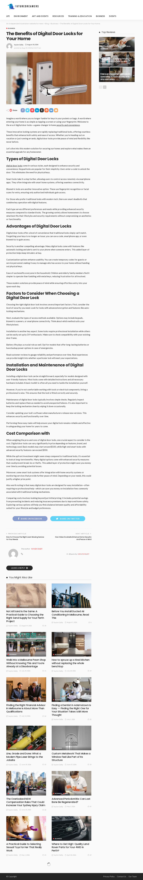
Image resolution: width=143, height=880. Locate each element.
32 (45, 716)
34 (45, 810)
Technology (70, 606)
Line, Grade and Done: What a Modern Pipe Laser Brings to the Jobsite (24, 757)
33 (45, 764)
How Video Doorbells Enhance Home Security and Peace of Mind (73, 538)
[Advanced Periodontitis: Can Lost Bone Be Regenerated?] (71, 783)
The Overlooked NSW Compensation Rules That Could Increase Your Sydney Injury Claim (25, 802)
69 (90, 855)
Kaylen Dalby (18, 45)
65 (45, 855)
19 (90, 671)
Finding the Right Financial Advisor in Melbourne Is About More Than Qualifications (25, 708)
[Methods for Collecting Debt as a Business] (117, 44)
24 (45, 626)
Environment (21, 16)
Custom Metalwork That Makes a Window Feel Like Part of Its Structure (71, 757)
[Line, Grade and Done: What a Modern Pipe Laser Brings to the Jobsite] (26, 738)
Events (112, 16)
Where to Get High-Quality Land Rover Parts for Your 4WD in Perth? (70, 847)
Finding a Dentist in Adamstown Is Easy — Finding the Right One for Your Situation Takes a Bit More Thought (71, 710)
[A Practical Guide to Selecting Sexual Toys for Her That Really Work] (26, 828)
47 (90, 806)
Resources (58, 16)
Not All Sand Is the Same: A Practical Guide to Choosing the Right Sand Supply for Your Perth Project (25, 616)
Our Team (132, 876)
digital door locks (14, 165)
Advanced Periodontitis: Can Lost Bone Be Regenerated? (71, 800)
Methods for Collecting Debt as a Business (115, 47)
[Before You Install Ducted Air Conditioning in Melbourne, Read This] (71, 595)
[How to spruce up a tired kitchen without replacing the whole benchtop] (71, 644)
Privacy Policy (109, 876)
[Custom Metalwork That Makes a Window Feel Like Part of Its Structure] (71, 738)
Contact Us (121, 876)
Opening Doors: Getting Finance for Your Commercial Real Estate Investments (116, 61)
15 (45, 671)
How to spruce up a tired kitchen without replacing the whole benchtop (71, 663)
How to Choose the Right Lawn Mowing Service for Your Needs (25, 538)
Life (8, 16)
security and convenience (68, 125)
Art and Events (40, 16)
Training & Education (80, 16)
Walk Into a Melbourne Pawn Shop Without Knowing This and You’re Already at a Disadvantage (26, 663)
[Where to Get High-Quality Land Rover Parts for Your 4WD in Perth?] (71, 828)
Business (100, 16)
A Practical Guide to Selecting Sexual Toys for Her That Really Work (24, 847)
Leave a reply (18, 568)
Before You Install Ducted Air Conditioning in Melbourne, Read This (70, 615)
